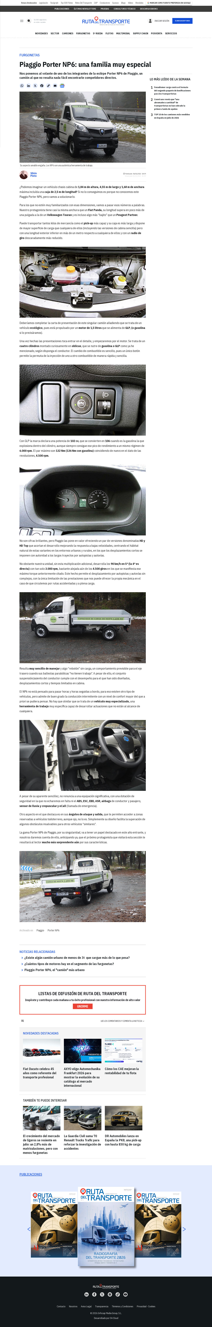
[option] (106, 1226)
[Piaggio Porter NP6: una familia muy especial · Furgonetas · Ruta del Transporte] (106, 20)
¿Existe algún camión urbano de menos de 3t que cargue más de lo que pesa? (77, 957)
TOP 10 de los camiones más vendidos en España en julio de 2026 (170, 116)
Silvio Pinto (33, 174)
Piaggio (40, 930)
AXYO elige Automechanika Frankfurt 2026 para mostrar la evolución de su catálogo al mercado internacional (82, 1077)
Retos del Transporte (83, 3)
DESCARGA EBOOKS (149, 8)
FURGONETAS (83, 33)
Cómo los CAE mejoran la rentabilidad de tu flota (122, 1071)
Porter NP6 (54, 930)
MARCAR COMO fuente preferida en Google (170, 3)
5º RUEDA (98, 33)
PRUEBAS (105, 8)
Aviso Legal (86, 1306)
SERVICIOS (171, 33)
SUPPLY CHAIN (140, 33)
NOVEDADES (41, 33)
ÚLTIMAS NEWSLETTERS (85, 8)
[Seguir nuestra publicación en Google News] (62, 85)
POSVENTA (156, 33)
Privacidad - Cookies (146, 1306)
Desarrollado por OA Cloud (106, 1318)
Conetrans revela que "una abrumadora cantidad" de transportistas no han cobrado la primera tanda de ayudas (168, 104)
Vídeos (130, 3)
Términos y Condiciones (122, 1306)
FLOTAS (109, 33)
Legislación (43, 3)
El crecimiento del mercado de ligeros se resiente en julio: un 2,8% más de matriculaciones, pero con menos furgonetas (41, 1144)
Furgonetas (29, 55)
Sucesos (115, 3)
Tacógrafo (54, 3)
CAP (95, 3)
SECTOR (55, 33)
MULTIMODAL (123, 33)
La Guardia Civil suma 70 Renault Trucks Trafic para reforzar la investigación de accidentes (82, 1142)
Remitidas (139, 3)
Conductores (105, 3)
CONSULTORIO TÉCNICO (124, 8)
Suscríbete (182, 20)
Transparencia (101, 1306)
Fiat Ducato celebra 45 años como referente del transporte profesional (39, 1073)
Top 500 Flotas (67, 3)
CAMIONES (67, 33)
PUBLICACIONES (62, 8)
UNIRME (82, 1006)
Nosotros (73, 1306)
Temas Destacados (29, 3)
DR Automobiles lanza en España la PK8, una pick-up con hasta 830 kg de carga (123, 1140)
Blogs (123, 3)
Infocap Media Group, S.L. (110, 1313)
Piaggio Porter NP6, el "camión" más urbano (54, 970)
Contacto (61, 1306)
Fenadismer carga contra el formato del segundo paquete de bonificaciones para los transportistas (171, 90)
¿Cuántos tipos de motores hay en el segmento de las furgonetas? (69, 964)
